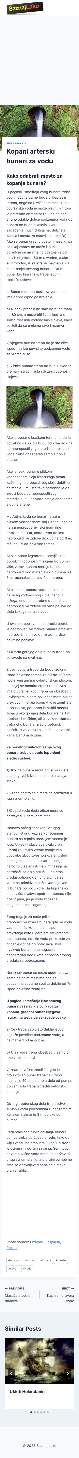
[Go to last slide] (11, 1373)
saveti (13, 1268)
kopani (46, 1260)
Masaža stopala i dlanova (18, 1295)
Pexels (11, 1248)
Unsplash (52, 1242)
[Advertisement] (39, 57)
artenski (14, 1260)
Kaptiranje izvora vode (60, 1295)
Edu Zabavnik (16, 143)
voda (27, 1268)
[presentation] (39, 1361)
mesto (61, 1260)
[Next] (67, 1373)
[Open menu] (70, 8)
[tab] (31, 1412)
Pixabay (36, 1242)
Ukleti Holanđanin (27, 1391)
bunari (30, 1260)
